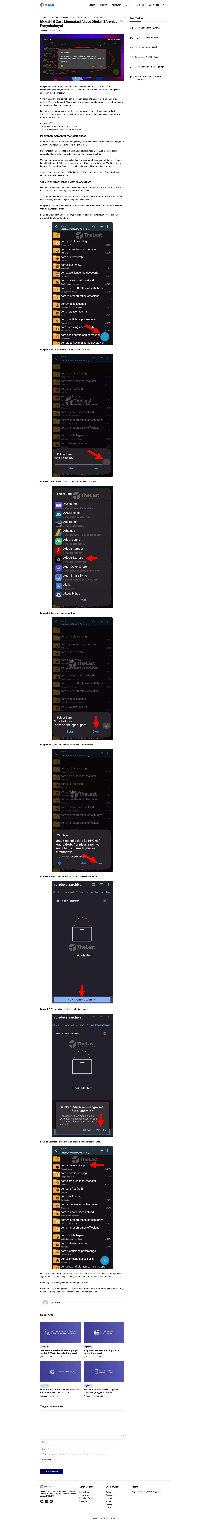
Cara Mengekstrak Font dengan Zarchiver (70, 1282)
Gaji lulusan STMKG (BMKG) (147, 28)
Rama (44, 30)
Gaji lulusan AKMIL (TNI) (146, 47)
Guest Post (154, 5)
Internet (103, 5)
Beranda (43, 17)
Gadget (91, 5)
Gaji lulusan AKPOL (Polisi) (147, 57)
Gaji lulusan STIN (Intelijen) (147, 37)
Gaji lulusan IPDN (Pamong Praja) (150, 67)
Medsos (129, 5)
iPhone (140, 5)
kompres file (101, 102)
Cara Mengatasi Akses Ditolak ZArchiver (62, 129)
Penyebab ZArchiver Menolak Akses (61, 126)
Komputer (116, 5)
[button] (164, 5)
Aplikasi (50, 17)
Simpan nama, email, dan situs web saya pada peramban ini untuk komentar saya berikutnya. (75, 1454)
